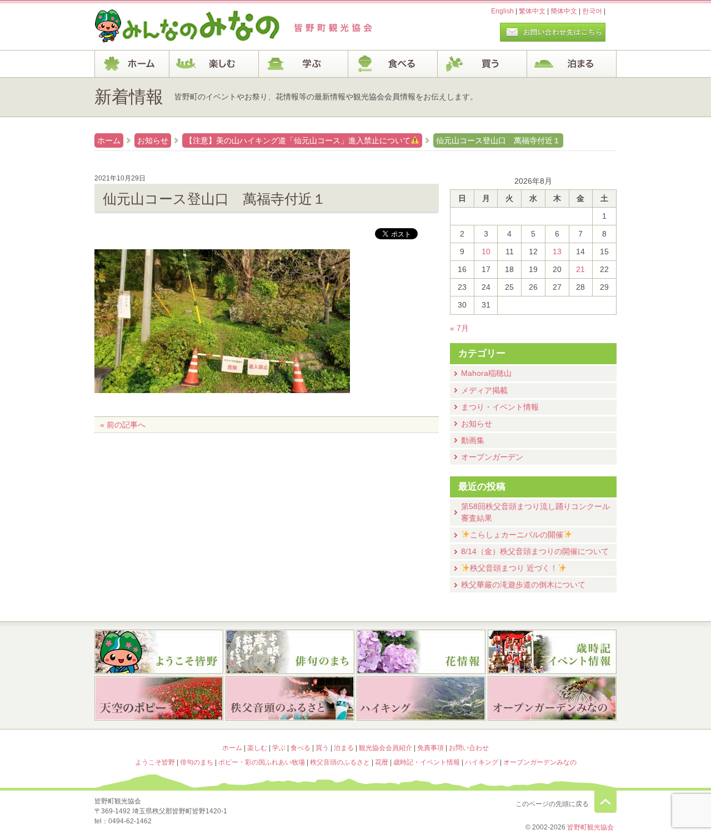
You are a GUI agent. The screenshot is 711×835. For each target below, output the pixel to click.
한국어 (592, 11)
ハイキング (421, 699)
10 (486, 251)
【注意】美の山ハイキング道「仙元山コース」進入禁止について (297, 140)
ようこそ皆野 (158, 652)
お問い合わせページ (552, 32)
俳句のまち (290, 652)
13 (557, 251)
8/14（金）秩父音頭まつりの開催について (535, 551)
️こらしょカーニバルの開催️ (516, 534)
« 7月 (459, 328)
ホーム (131, 64)
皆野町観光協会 (590, 827)
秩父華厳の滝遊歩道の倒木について (523, 584)
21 (580, 269)
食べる (393, 64)
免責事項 (430, 748)
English (502, 11)
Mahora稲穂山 (486, 373)
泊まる (572, 64)
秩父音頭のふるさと (290, 699)
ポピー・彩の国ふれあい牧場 (158, 699)
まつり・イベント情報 (500, 407)
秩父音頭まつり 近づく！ (514, 568)
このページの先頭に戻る (605, 802)
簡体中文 (563, 11)
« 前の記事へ (123, 424)
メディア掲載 (484, 390)
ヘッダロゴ (169, 26)
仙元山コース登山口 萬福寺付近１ (498, 140)
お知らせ (152, 140)
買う (482, 64)
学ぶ (303, 64)
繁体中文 (532, 11)
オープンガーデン (492, 456)
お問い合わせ (469, 748)
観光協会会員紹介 (385, 748)
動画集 (472, 440)
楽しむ (214, 64)
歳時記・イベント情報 (552, 652)
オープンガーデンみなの (552, 699)
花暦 (421, 652)
